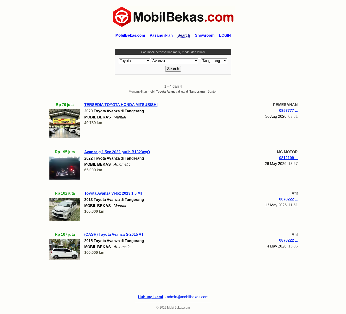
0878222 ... (288, 199)
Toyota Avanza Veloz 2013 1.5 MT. (113, 193)
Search (183, 35)
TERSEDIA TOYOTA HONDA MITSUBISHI (120, 105)
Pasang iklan (161, 35)
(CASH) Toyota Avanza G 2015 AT (114, 234)
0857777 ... (288, 111)
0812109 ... (288, 158)
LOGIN (225, 35)
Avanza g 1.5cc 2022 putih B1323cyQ (117, 152)
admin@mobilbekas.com (187, 297)
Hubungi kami (150, 297)
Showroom (204, 35)
